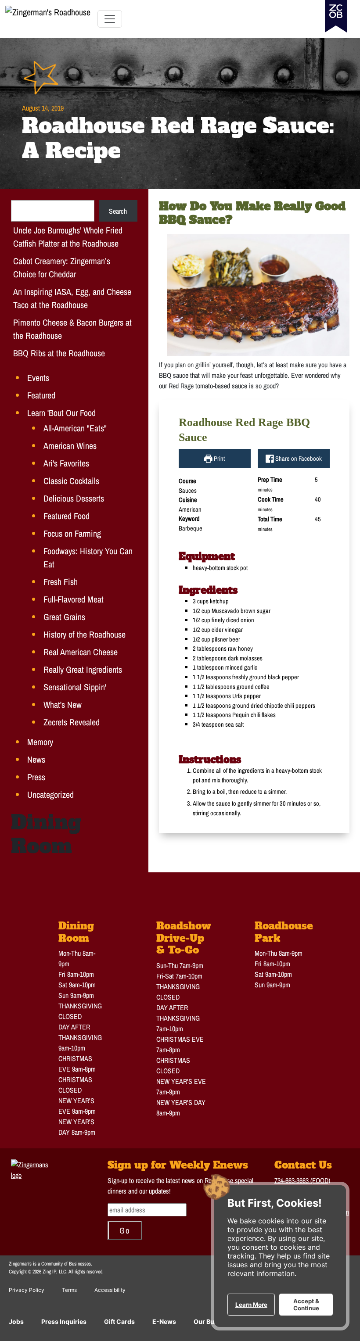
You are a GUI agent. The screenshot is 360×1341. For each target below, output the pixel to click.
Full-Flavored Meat (73, 599)
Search (118, 211)
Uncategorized (50, 794)
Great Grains (64, 617)
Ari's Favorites (66, 463)
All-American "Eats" (75, 428)
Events (38, 378)
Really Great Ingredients (82, 669)
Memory (40, 742)
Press (36, 777)
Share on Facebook (298, 458)
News (36, 759)
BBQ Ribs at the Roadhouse (59, 353)
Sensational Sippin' (74, 687)
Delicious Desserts (73, 498)
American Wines (70, 446)
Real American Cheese (80, 652)
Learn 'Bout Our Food (61, 413)
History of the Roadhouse (84, 634)
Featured (41, 395)
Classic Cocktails (71, 481)
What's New (62, 704)
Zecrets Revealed (71, 722)
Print (218, 458)
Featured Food (66, 516)
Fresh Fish (60, 582)
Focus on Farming (72, 533)
